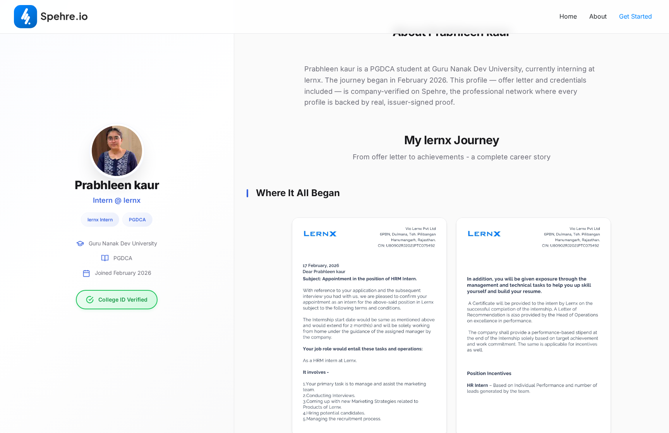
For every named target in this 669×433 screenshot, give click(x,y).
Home (568, 16)
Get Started (635, 16)
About (598, 16)
